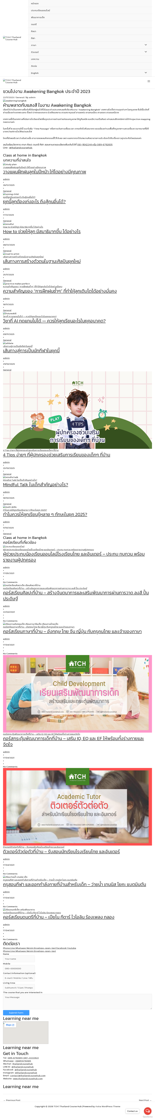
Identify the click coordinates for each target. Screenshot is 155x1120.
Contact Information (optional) (19, 973)
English (35, 73)
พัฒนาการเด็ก (38, 17)
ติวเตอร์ (35, 52)
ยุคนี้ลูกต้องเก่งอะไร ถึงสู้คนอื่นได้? (34, 201)
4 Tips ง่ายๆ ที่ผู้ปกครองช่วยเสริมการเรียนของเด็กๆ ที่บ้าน (56, 454)
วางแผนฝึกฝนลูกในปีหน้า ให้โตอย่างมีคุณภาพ (44, 171)
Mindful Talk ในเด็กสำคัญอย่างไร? (35, 484)
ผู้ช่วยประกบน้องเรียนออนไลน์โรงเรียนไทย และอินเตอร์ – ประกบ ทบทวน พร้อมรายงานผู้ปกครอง (74, 557)
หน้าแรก (35, 3)
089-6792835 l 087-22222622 (23, 1058)
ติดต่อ (34, 66)
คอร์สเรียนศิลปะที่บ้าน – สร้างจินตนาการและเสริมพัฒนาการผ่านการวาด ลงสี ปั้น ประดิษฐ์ (76, 595)
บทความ (35, 59)
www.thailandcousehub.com (28, 1078)
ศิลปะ (33, 31)
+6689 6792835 (23, 1061)
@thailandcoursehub (21, 147)
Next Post (145, 1100)
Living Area (9, 983)
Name (6, 954)
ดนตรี (34, 24)
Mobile (6, 963)
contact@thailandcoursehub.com (27, 1075)
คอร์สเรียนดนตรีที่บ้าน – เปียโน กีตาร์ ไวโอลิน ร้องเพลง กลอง (58, 917)
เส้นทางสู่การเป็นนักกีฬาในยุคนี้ (31, 350)
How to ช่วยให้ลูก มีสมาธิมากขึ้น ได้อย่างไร (42, 231)
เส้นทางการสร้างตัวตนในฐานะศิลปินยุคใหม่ (42, 261)
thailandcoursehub (22, 1063)
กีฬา (33, 38)
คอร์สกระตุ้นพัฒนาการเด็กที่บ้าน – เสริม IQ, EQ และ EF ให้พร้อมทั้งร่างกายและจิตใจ (73, 741)
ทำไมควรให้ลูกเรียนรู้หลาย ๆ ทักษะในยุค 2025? (45, 514)
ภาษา (33, 45)
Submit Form (16, 1012)
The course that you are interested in (22, 992)
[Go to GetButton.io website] (148, 1117)
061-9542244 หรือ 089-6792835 (94, 144)
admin (6, 179)
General (20, 97)
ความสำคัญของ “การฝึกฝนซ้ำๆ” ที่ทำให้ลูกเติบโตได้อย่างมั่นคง (60, 291)
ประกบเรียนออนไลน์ (40, 10)
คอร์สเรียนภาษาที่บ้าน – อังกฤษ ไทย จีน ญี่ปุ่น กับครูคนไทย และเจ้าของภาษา (72, 631)
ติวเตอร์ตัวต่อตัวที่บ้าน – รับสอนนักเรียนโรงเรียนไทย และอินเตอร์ (61, 851)
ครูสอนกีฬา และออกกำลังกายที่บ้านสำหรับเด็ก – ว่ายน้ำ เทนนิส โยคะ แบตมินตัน (74, 884)
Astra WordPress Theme (107, 1106)
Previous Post (11, 1100)
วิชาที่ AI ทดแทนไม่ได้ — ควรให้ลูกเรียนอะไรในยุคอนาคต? (54, 320)
